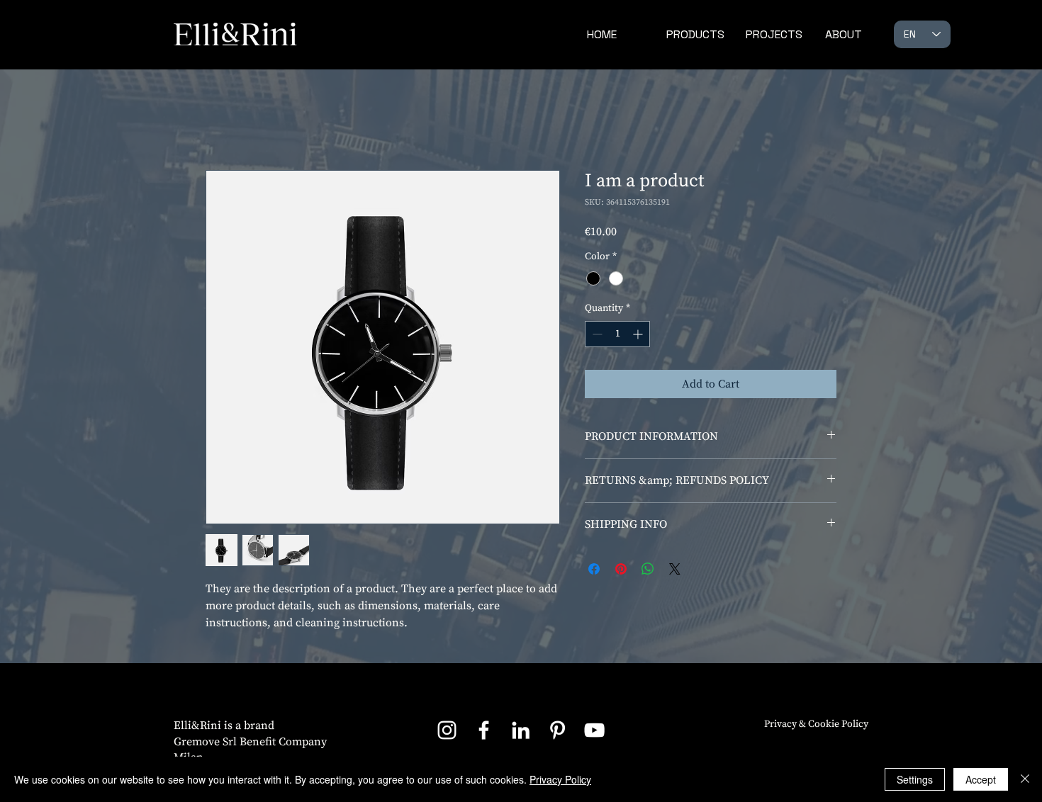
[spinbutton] (617, 335)
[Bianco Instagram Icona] (447, 731)
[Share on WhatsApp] (647, 569)
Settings (915, 779)
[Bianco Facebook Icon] (483, 731)
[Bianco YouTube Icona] (594, 731)
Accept (980, 779)
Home (221, 120)
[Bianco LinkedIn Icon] (520, 731)
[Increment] (639, 335)
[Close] (1024, 779)
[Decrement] (596, 335)
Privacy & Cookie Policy (816, 725)
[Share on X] (674, 569)
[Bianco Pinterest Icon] (557, 731)
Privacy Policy (560, 779)
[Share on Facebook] (594, 569)
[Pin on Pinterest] (620, 569)
